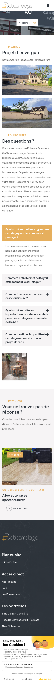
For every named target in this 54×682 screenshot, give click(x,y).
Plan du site (11, 562)
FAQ (4, 588)
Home (25, 22)
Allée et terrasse (11, 626)
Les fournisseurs (11, 594)
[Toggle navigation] (48, 5)
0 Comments (37, 489)
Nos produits (9, 581)
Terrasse (15, 455)
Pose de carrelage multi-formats (20, 619)
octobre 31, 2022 (13, 489)
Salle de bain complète (15, 613)
